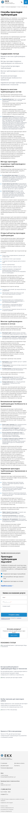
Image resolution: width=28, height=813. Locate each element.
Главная (2, 6)
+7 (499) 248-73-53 (6, 789)
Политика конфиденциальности (7, 807)
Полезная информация (10, 6)
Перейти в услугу (6, 585)
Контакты (17, 765)
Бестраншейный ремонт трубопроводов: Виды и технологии (14, 668)
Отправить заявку (14, 615)
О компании (4, 763)
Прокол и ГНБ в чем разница (11, 731)
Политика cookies (4, 805)
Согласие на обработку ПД (6, 811)
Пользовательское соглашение (7, 809)
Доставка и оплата (19, 763)
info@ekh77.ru (4, 794)
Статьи (18, 6)
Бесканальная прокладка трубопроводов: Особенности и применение (11, 78)
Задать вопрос (14, 635)
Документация (4, 765)
